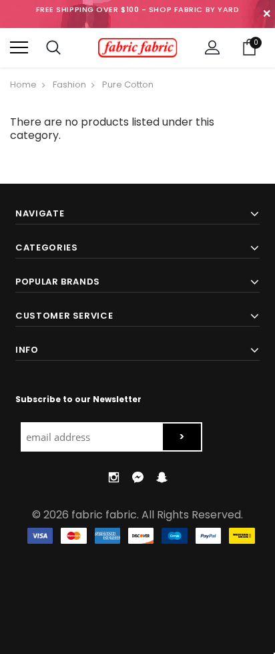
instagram (113, 477)
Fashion (69, 84)
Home (23, 84)
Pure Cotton (128, 84)
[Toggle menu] (19, 48)
